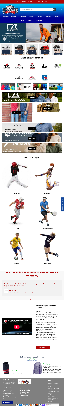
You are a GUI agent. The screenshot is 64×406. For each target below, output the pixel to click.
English (50, 404)
